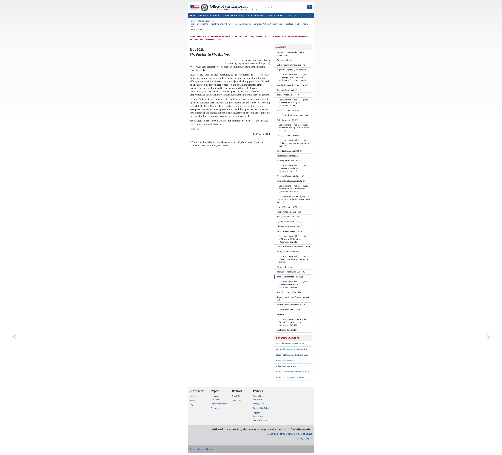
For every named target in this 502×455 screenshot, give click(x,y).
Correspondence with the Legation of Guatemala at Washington (293, 199)
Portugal (287, 267)
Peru (288, 252)
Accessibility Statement (258, 398)
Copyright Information (258, 414)
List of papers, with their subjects (291, 65)
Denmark (288, 156)
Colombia (290, 151)
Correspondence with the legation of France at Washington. (293, 168)
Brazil (288, 110)
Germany (290, 176)
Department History (219, 403)
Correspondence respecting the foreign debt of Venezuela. (292, 322)
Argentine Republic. (293, 70)
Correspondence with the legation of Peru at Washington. (294, 259)
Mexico (289, 231)
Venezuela (281, 314)
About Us (236, 396)
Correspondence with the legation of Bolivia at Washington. (293, 103)
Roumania (291, 272)
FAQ (191, 405)
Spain (289, 292)
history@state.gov (304, 438)
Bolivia (288, 95)
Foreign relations (284, 60)
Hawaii (289, 207)
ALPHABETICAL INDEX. (287, 330)
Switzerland (291, 305)
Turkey (289, 310)
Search (192, 400)
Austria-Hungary (292, 85)
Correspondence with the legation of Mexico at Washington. (293, 239)
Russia (290, 277)
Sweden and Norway (293, 298)
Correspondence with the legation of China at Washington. (294, 143)
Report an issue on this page (201, 449)
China (288, 135)
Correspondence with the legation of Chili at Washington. (294, 128)
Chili (287, 120)
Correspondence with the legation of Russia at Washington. (293, 285)
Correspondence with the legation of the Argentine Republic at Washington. (293, 78)
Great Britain (292, 181)
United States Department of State (289, 433)
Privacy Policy (258, 403)
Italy (288, 217)
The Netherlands (293, 247)
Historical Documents (215, 398)
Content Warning (260, 420)
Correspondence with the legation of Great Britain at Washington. (293, 189)
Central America (292, 115)
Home (192, 396)
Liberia (289, 226)
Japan (289, 222)
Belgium (289, 90)
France (289, 161)
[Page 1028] (264, 75)
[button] (209, 15)
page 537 (221, 145)
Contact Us (236, 400)
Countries (215, 408)
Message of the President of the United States (290, 53)
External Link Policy (261, 408)
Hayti (289, 212)
